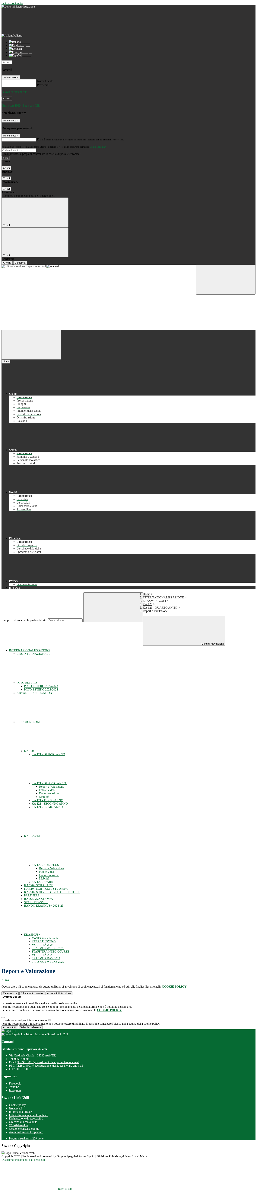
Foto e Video (47, 790)
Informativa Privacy (21, 1111)
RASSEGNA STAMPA (38, 898)
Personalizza (10, 993)
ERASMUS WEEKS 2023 (48, 948)
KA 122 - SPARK (42, 881)
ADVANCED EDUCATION (34, 692)
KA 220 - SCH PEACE (38, 885)
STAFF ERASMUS (36, 902)
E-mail (41, 139)
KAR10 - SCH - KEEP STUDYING (46, 888)
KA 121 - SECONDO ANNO (50, 803)
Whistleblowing (18, 1125)
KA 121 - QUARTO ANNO (160, 607)
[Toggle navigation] (31, 345)
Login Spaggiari (98, 146)
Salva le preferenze (30, 1027)
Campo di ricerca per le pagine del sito (24, 620)
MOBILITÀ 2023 (42, 954)
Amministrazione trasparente (26, 1132)
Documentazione (49, 793)
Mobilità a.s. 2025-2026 (46, 938)
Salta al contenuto (12, 3)
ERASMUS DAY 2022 (46, 958)
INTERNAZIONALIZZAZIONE (163, 597)
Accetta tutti (59, 993)
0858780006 (21, 1058)
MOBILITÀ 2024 (42, 944)
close (6, 361)
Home (146, 594)
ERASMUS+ (32, 934)
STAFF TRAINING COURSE (50, 951)
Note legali (15, 1108)
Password (43, 85)
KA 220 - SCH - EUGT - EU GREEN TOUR (52, 892)
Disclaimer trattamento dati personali (23, 1159)
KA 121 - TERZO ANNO (47, 800)
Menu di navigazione (212, 643)
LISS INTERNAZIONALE (33, 653)
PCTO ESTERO (27, 682)
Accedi (7, 62)
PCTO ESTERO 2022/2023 (41, 686)
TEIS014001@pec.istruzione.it (49, 1065)
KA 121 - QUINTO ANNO (48, 754)
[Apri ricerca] (225, 280)
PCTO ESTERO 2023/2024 (41, 689)
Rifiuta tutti (32, 993)
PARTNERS (32, 895)
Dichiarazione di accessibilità (26, 1118)
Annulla (7, 262)
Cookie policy (17, 1105)
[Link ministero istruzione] (18, 6)
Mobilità (44, 796)
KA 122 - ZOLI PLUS (46, 865)
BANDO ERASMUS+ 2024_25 (43, 905)
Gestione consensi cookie (24, 1128)
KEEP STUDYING (44, 941)
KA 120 (147, 604)
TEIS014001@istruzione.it (48, 1062)
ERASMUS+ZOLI (155, 600)
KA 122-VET (32, 836)
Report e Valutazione (51, 786)
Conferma (20, 262)
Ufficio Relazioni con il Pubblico (28, 1115)
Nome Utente (45, 81)
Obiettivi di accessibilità (23, 1121)
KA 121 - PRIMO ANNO (47, 807)
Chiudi (6, 168)
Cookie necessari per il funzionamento (25, 1020)
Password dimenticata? (15, 91)
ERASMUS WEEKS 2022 (48, 961)
